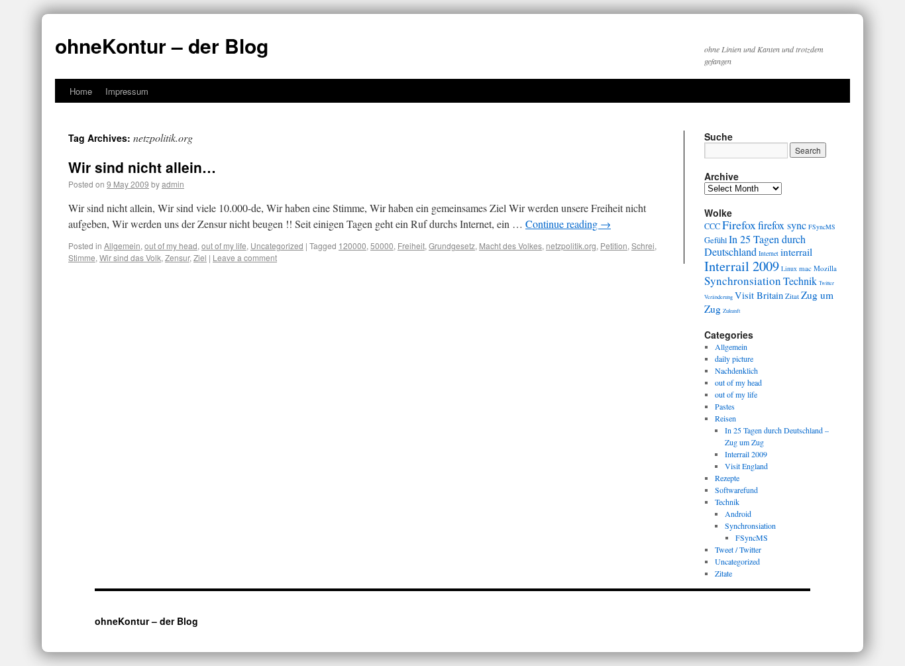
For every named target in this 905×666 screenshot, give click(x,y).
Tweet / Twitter (738, 549)
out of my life (223, 245)
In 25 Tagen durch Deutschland (755, 245)
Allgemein (122, 245)
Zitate (723, 573)
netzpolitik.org (571, 245)
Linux (789, 268)
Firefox (739, 225)
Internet (768, 253)
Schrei (643, 245)
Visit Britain (759, 295)
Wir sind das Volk (130, 257)
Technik (800, 281)
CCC (712, 226)
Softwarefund (736, 489)
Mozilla (825, 268)
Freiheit (411, 245)
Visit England (746, 466)
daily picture (734, 358)
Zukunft (731, 310)
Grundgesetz (452, 245)
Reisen (725, 418)
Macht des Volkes (510, 245)
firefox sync (782, 225)
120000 (352, 245)
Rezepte (727, 477)
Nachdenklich (736, 370)
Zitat (792, 296)
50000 (382, 245)
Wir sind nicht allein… (142, 167)
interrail (796, 251)
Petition (613, 245)
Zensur (177, 257)
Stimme (81, 257)
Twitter (826, 282)
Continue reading (568, 224)
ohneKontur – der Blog (161, 45)
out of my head (170, 245)
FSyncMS (821, 227)
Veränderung (718, 296)
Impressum (126, 91)
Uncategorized (276, 245)
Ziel (200, 257)
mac (805, 268)
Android (738, 513)
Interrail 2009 (741, 265)
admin (173, 184)
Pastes (725, 406)
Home (81, 91)
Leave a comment (245, 257)
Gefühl (715, 240)
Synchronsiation (742, 280)
